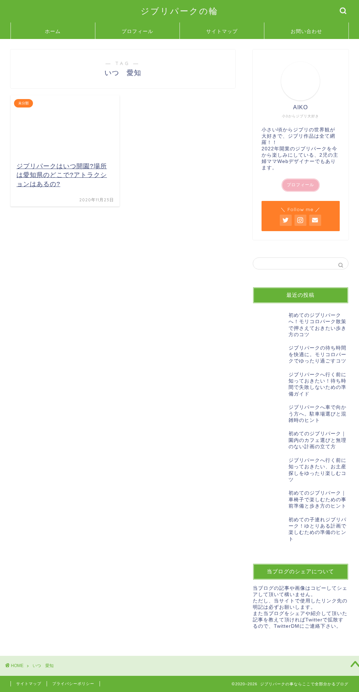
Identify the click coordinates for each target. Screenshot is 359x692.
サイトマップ (222, 31)
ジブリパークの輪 (179, 11)
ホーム (53, 31)
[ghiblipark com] (286, 220)
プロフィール (137, 31)
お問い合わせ (306, 31)
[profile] (300, 81)
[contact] (315, 220)
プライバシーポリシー (73, 683)
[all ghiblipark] (300, 220)
